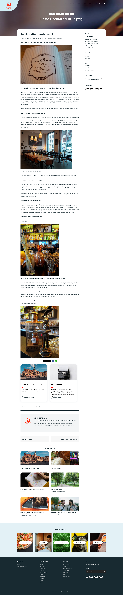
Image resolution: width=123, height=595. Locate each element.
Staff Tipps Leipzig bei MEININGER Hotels (30, 468)
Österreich (87, 67)
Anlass (84, 3)
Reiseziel (72, 3)
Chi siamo (19, 564)
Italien (86, 63)
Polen (41, 582)
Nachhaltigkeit (54, 489)
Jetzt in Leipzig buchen (29, 397)
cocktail (27, 406)
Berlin (21, 512)
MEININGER (74, 512)
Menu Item (85, 89)
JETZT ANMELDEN (93, 79)
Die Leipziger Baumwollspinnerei (91, 43)
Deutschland (52, 13)
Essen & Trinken (60, 13)
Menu (104, 3)
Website (35, 428)
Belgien (41, 564)
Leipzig (67, 13)
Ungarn (41, 580)
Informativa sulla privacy (22, 566)
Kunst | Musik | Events (63, 512)
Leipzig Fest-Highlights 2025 (57, 514)
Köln (40, 489)
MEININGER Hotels (40, 418)
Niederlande (87, 65)
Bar (24, 406)
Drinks (31, 406)
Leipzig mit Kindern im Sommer (91, 47)
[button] (47, 361)
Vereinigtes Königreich (89, 70)
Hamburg (30, 489)
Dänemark (87, 56)
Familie (64, 566)
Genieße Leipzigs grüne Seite (58, 491)
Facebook (37, 428)
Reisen (72, 13)
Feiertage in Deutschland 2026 (27, 493)
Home (66, 3)
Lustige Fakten (66, 570)
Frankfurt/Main (24, 489)
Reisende (91, 3)
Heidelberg (35, 489)
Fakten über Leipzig (88, 45)
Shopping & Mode (66, 576)
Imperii (35, 406)
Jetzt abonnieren (57, 397)
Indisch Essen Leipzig (56, 468)
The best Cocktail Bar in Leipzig (91, 39)
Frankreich (87, 60)
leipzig (38, 406)
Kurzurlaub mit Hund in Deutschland (28, 515)
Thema (78, 3)
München (22, 491)
